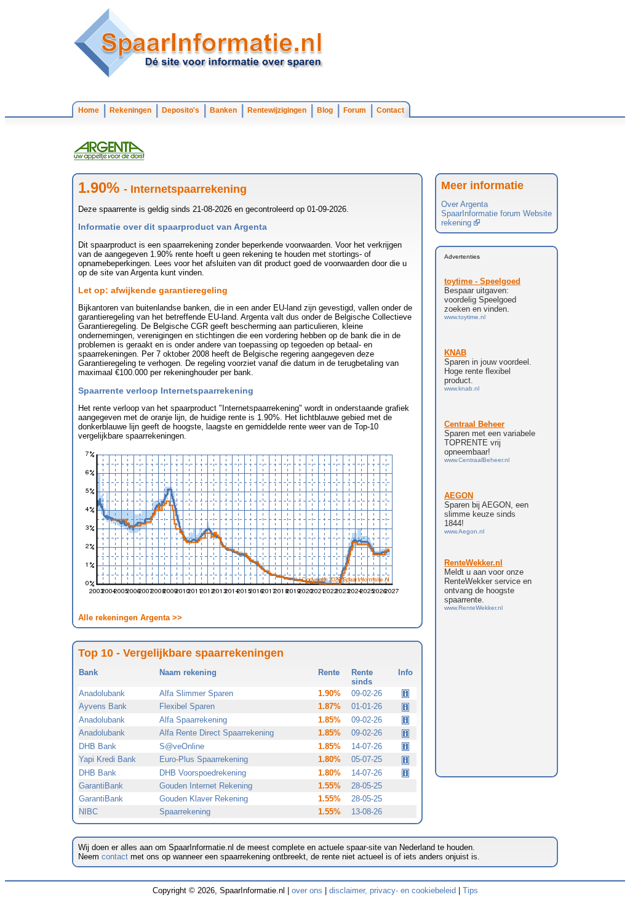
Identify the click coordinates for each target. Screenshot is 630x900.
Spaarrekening (184, 811)
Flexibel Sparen (187, 706)
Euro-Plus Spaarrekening (203, 759)
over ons (307, 890)
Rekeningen (130, 110)
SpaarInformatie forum (480, 213)
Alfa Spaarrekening (193, 719)
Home (88, 110)
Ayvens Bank (103, 706)
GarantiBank (101, 785)
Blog (325, 110)
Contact (390, 110)
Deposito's (180, 110)
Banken (223, 110)
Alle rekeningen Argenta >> (130, 617)
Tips (470, 890)
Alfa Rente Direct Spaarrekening (216, 732)
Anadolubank (102, 693)
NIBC (88, 811)
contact (115, 856)
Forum (354, 110)
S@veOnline (181, 746)
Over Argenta (464, 204)
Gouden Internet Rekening (205, 785)
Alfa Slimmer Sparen (196, 693)
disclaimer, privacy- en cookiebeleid (392, 890)
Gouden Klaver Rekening (203, 798)
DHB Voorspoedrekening (202, 772)
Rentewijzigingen (276, 110)
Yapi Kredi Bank (107, 759)
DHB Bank (97, 746)
